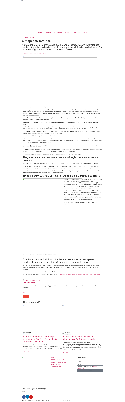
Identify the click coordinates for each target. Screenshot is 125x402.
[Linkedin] (27, 397)
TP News (40, 32)
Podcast (85, 32)
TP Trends (48, 32)
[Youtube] (31, 397)
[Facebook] (24, 397)
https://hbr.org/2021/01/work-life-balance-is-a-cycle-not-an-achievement (80, 274)
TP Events (67, 32)
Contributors (76, 32)
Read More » (26, 351)
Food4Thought (58, 32)
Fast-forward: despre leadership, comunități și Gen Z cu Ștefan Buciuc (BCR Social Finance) (40, 339)
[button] (24, 296)
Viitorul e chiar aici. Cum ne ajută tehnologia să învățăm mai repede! (78, 337)
